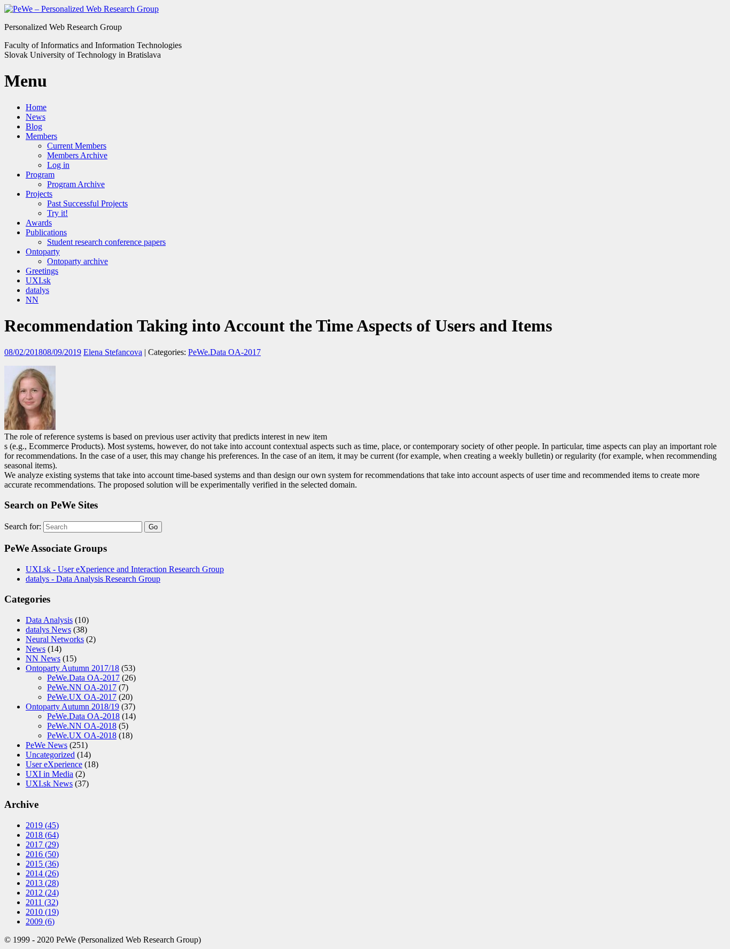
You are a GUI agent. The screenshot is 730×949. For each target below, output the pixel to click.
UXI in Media (49, 773)
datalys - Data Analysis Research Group (93, 578)
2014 (42, 873)
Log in (58, 164)
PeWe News (46, 745)
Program (40, 174)
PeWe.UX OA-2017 (82, 696)
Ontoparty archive (77, 261)
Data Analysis (49, 619)
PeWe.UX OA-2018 (82, 735)
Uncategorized (50, 754)
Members (41, 136)
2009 (40, 921)
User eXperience (54, 764)
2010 (42, 911)
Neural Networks (55, 639)
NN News (43, 658)
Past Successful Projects (87, 203)
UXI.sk (38, 280)
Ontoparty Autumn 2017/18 (72, 668)
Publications (46, 232)
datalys (37, 290)
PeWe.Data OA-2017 (224, 352)
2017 (42, 844)
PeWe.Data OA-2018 (83, 716)
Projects (39, 193)
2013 (42, 883)
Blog (34, 126)
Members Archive (77, 155)
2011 (42, 902)
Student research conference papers (106, 241)
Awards (39, 222)
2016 (42, 854)
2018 (42, 834)
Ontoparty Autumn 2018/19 (72, 706)
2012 (42, 892)
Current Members (76, 145)
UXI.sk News (49, 783)
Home (36, 107)
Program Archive (76, 184)
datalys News (48, 629)
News (35, 116)
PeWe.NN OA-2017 (82, 687)
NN (32, 299)
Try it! (57, 213)
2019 (42, 825)
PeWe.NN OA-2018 (82, 725)
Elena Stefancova (112, 352)
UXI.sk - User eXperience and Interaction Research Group (125, 569)
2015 (42, 863)
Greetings (42, 270)
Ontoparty (43, 251)
